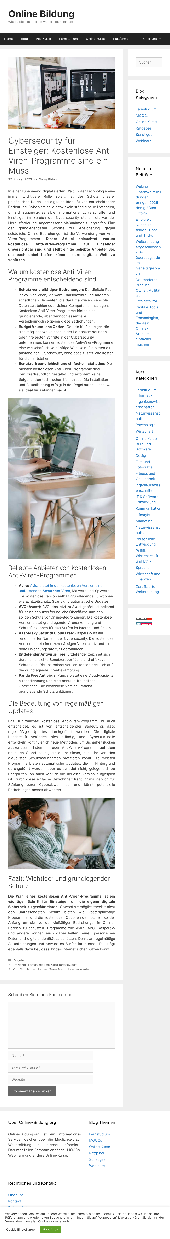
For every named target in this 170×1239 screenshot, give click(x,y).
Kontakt (14, 1201)
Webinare (144, 141)
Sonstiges (144, 134)
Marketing (144, 521)
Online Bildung (41, 14)
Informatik (144, 395)
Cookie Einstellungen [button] (21, 1230)
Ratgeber (19, 960)
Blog (24, 39)
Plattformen (121, 39)
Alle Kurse (43, 39)
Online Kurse (95, 39)
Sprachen (144, 567)
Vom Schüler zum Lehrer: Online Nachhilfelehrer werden (51, 969)
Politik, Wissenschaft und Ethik (147, 556)
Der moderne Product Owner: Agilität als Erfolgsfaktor (148, 290)
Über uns (150, 39)
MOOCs (142, 116)
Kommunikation (148, 508)
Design (141, 456)
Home (8, 39)
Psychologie (146, 425)
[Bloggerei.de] (144, 624)
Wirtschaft (144, 431)
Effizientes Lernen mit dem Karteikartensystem (45, 964)
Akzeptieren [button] (50, 1229)
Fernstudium (68, 39)
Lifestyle (143, 515)
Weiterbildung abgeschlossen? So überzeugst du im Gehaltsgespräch (148, 257)
